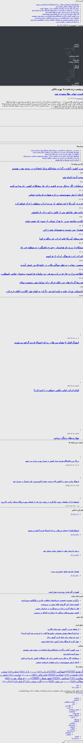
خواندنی (72, 69)
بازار (73, 50)
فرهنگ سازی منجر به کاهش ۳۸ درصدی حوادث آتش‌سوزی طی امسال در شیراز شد (46, 481)
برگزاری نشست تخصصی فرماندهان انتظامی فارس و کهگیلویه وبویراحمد (54, 20)
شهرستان (75, 60)
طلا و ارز (68, 52)
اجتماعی (76, 46)
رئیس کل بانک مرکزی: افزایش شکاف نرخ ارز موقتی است (59, 8)
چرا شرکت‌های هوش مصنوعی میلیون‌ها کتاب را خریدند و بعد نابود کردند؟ (50, 633)
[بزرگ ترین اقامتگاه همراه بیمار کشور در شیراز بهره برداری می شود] (70, 457)
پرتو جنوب (79, 98)
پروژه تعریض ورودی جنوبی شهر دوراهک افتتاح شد (62, 12)
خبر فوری (26, 675)
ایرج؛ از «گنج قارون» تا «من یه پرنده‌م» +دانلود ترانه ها (60, 158)
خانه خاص (71, 71)
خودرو (69, 54)
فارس (28, 678)
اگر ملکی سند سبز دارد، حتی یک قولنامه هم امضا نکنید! (60, 14)
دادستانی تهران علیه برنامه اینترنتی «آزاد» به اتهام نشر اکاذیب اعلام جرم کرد (44, 291)
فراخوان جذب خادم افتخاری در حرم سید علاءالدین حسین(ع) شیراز (56, 18)
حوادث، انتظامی (69, 48)
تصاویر (76, 83)
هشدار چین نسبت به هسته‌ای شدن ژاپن (63, 230)
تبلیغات (68, 81)
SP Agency (79, 692)
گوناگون (76, 67)
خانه (77, 685)
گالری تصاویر (33, 681)
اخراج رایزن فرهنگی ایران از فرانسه (64, 256)
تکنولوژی (72, 58)
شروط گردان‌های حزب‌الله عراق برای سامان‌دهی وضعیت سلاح (51, 282)
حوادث (56, 674)
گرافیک (72, 73)
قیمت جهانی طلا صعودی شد (69, 94)
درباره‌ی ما (75, 85)
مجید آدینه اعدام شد (73, 177)
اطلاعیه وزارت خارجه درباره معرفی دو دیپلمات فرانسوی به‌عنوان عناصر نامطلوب (42, 274)
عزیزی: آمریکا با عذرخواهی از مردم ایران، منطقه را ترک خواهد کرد (49, 203)
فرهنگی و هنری (74, 62)
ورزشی (76, 65)
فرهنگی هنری (14, 678)
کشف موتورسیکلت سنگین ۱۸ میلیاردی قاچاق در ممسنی (56, 613)
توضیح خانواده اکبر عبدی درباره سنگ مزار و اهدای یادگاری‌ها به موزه (56, 152)
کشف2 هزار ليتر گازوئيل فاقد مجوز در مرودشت (60, 604)
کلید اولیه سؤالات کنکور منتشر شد (67, 6)
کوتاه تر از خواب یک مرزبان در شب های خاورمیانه (62, 154)
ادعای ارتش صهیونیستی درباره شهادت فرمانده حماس (55, 195)
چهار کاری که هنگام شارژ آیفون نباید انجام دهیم (60, 642)
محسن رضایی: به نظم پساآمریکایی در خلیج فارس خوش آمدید (51, 265)
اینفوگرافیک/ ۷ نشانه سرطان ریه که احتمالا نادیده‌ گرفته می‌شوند (57, 4)
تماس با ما (75, 687)
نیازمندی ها (71, 77)
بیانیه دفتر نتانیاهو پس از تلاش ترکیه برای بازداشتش (57, 212)
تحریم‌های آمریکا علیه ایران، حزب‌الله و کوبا (61, 238)
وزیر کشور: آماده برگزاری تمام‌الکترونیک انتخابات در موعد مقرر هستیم (55, 16)
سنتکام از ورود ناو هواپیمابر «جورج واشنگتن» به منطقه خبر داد (51, 247)
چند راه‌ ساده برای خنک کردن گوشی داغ (63, 637)
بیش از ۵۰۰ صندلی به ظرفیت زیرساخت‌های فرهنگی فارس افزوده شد (55, 10)
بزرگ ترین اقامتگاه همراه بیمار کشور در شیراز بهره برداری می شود (52, 461)
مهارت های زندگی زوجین (66, 438)
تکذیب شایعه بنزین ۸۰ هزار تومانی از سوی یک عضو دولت (54, 221)
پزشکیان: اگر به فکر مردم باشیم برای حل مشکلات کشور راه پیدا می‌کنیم (46, 186)
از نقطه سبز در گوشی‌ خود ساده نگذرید (63, 629)
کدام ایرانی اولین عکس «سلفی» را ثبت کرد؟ (56, 390)
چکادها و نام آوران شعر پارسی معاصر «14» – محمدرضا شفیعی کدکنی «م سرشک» (51, 156)
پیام (45, 682)
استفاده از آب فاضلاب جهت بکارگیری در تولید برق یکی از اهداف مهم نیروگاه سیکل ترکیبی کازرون (40, 502)
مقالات (72, 75)
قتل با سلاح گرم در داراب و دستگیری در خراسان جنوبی (57, 609)
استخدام (68, 79)
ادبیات (73, 63)
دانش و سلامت (74, 56)
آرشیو (75, 671)
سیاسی (76, 44)
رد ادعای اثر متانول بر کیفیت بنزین (67, 22)
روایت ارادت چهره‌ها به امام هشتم (67, 160)
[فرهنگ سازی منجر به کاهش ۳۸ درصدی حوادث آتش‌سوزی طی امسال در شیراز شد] (70, 478)
